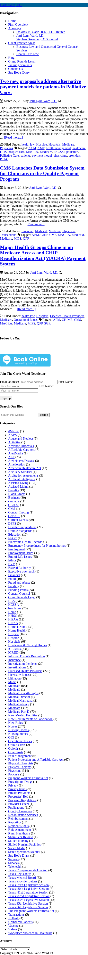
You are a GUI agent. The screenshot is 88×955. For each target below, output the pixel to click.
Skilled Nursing (18, 840)
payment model (42, 155)
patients (25, 155)
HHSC (12, 615)
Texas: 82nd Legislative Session (29, 896)
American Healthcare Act (24, 468)
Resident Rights (18, 826)
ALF (11, 457)
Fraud (12, 579)
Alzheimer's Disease (21, 460)
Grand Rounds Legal (21, 597)
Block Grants (16, 494)
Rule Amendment (19, 829)
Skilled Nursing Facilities (24, 844)
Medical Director (19, 697)
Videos (12, 929)
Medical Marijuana (20, 700)
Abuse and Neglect (20, 438)
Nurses (12, 726)
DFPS (12, 523)
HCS (11, 601)
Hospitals (55, 144)
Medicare (68, 144)
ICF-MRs (14, 649)
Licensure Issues (18, 674)
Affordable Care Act (21, 449)
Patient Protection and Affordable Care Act (35, 759)
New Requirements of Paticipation (30, 719)
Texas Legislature (19, 874)
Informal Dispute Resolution (26, 656)
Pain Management (20, 756)
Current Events (18, 519)
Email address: (10, 382)
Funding (13, 586)
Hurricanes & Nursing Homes (27, 645)
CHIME (67, 319)
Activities (14, 442)
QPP (26, 238)
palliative (72, 152)
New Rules (15, 722)
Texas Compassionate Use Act (27, 870)
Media (12, 682)
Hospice (41, 144)
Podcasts (13, 774)
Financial (27, 231)
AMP (40, 148)
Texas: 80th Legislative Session (28, 888)
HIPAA (13, 619)
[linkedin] (32, 351)
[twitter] (22, 351)
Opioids (13, 748)
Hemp (12, 612)
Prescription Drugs (20, 781)
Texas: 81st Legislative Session (28, 892)
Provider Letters (18, 804)
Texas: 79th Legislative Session (28, 885)
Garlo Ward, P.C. (11, 5)
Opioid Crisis (16, 745)
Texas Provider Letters (22, 881)
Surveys (13, 859)
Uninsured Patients (20, 922)
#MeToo (13, 431)
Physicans (6, 148)
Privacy (13, 785)
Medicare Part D (18, 711)
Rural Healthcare (19, 833)
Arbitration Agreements (23, 475)
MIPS (17, 238)
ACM (32, 148)
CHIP (44, 235)
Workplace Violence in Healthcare (30, 933)
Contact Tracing (18, 512)
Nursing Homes (18, 730)
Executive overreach (21, 571)
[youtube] (41, 351)
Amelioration (16, 464)
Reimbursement (18, 818)
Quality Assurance (20, 811)
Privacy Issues (17, 789)
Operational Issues (25, 319)
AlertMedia (15, 453)
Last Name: (46, 386)
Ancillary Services (20, 472)
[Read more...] (13, 137)
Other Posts (15, 752)
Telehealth (14, 866)
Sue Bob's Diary (18, 855)
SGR (47, 323)
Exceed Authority (19, 567)
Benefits (13, 490)
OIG (11, 737)
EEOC (12, 538)
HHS (3, 152)
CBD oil (13, 505)
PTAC (4, 159)
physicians (60, 155)
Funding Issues (18, 590)
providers (75, 155)
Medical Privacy (18, 704)
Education (14, 534)
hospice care (16, 152)
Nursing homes (18, 733)
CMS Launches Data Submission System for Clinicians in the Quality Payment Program (42, 173)
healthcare (79, 148)
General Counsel (19, 593)
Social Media (16, 848)
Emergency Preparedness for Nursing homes (37, 545)
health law (28, 144)
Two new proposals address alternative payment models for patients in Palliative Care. (43, 87)
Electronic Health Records (25, 542)
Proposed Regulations (22, 800)
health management (58, 148)
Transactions (8, 235)
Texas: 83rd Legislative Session (28, 900)
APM (35, 235)
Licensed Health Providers (67, 316)
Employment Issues (20, 553)
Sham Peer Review (20, 837)
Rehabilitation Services (23, 815)
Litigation (14, 678)
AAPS (12, 435)
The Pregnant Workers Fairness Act (31, 911)
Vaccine (13, 925)
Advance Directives (21, 446)
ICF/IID (13, 652)
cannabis (13, 501)
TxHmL (13, 918)
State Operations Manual (24, 852)
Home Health (17, 626)
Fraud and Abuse (19, 582)
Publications (16, 807)
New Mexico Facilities (22, 715)
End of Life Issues (20, 556)
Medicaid (41, 231)
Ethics (12, 560)
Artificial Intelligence (21, 479)
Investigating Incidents (22, 663)
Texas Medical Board (22, 877)
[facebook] (12, 351)
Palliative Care (9, 155)
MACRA (32, 152)
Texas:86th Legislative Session (28, 907)
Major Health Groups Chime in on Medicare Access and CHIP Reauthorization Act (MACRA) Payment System (43, 255)
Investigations (17, 667)
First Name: (65, 382)
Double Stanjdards (20, 531)
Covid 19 (14, 516)
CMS (52, 235)
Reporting (14, 822)
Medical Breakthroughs (23, 693)
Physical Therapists (20, 763)
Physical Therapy (19, 767)
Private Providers (19, 793)
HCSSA (13, 604)
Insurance (14, 660)
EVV (11, 564)
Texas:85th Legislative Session (28, 903)
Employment (16, 549)
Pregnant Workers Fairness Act (28, 778)
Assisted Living (18, 483)
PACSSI (59, 152)
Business (14, 497)
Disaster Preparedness (22, 527)
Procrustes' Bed (18, 796)
